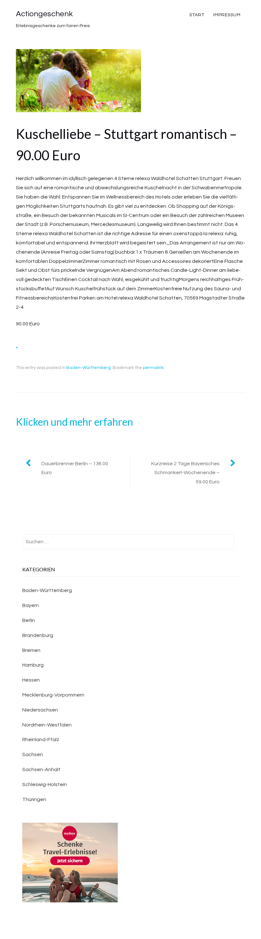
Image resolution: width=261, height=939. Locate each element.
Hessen (31, 680)
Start (196, 15)
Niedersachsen (40, 709)
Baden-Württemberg (88, 367)
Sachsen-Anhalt (41, 769)
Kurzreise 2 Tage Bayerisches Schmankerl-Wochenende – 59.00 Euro (185, 473)
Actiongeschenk (44, 14)
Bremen (31, 650)
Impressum (227, 15)
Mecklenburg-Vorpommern (53, 694)
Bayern (30, 605)
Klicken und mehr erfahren (74, 421)
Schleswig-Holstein (44, 784)
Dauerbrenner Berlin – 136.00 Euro (74, 468)
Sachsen (32, 754)
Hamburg (33, 665)
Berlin (28, 620)
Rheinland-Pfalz (40, 739)
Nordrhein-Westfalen (47, 724)
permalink (153, 367)
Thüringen (34, 799)
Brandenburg (37, 635)
